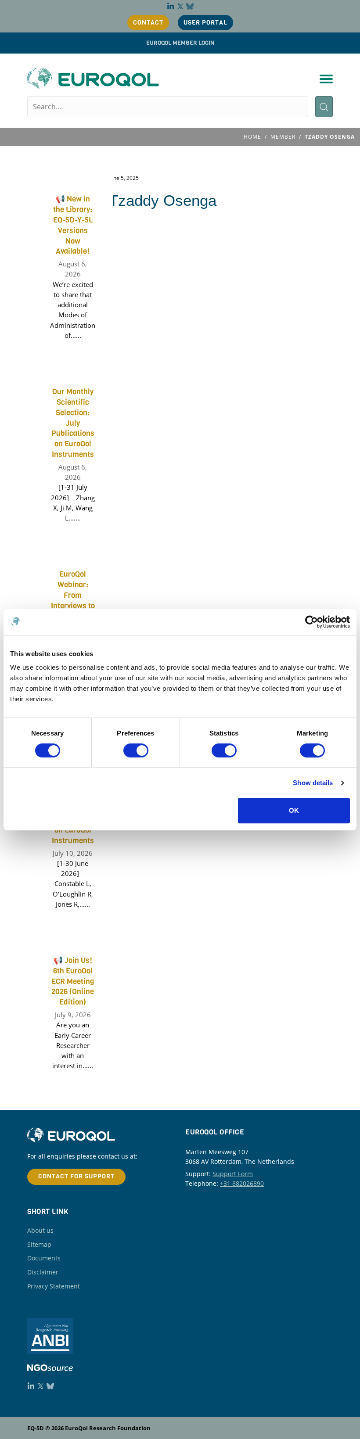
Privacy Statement (53, 1286)
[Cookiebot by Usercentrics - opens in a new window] (311, 621)
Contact (148, 22)
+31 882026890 (242, 1183)
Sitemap (39, 1244)
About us (40, 1230)
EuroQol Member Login (180, 43)
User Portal (205, 22)
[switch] (135, 750)
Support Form (232, 1174)
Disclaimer (42, 1272)
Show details (313, 782)
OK (294, 810)
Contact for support (76, 1176)
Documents (44, 1258)
